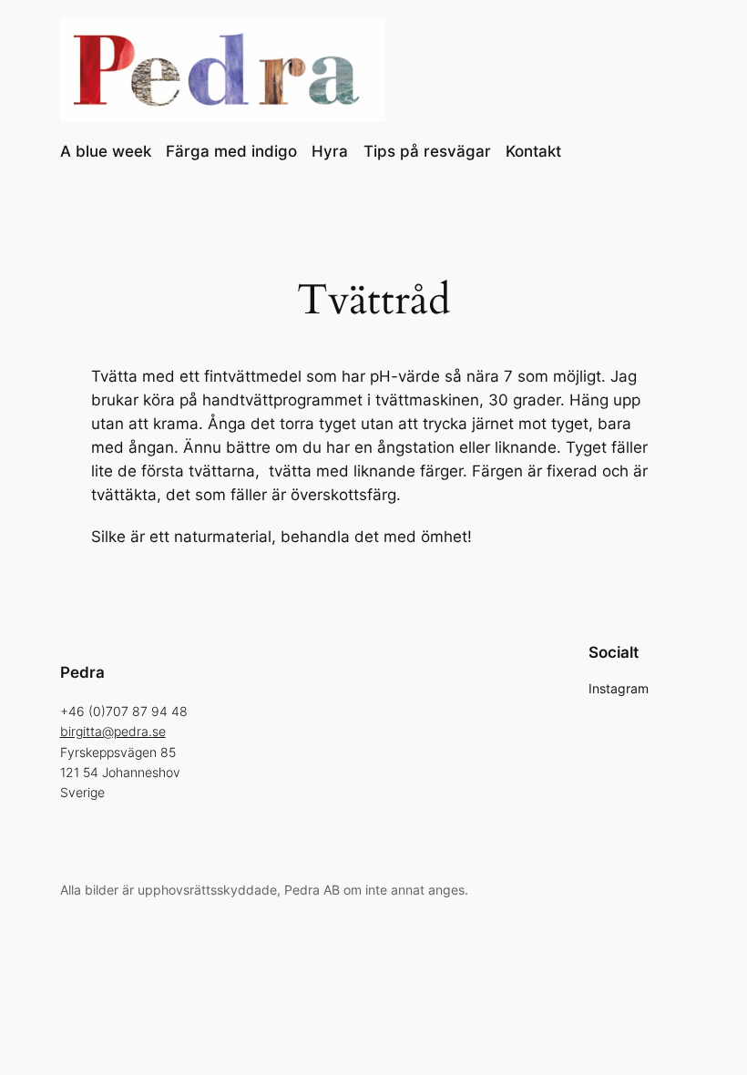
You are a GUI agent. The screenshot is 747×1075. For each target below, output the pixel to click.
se (159, 731)
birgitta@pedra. (106, 731)
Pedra (82, 672)
